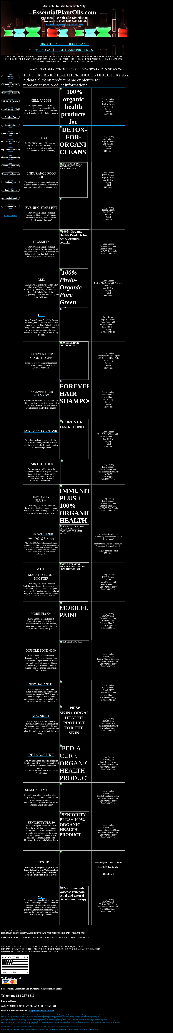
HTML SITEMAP (10, 216)
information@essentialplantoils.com (64, 24)
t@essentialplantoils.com (41, 1010)
